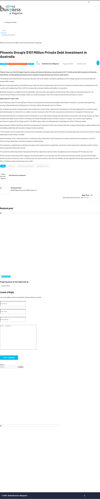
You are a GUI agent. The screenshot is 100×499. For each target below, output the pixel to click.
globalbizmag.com (43, 166)
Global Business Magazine (50, 64)
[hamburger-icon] (97, 6)
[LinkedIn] (93, 495)
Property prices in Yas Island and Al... (15, 282)
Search (2, 365)
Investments (22, 64)
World (31, 64)
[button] (3, 396)
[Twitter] (84, 495)
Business (3, 33)
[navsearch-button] (53, 8)
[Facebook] (80, 495)
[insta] (88, 495)
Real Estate (6, 276)
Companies (12, 64)
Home (4, 30)
